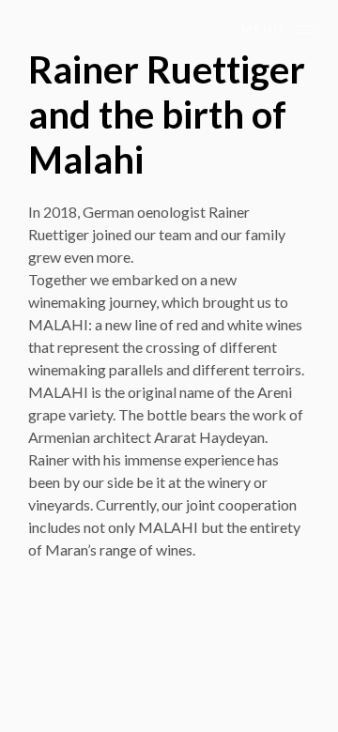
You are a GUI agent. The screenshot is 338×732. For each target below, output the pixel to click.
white (245, 324)
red (187, 324)
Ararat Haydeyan (209, 437)
